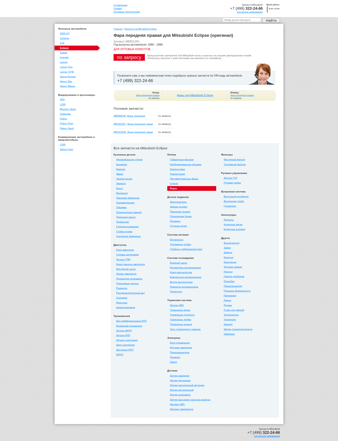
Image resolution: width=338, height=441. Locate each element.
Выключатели (231, 243)
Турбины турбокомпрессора (186, 249)
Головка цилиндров (127, 254)
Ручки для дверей (234, 310)
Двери (119, 174)
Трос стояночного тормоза (185, 329)
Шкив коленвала (125, 307)
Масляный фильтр (234, 159)
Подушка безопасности (237, 291)
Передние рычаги (180, 211)
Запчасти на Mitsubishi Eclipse (140, 29)
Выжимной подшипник (129, 326)
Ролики (228, 305)
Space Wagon (67, 86)
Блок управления (180, 343)
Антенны (229, 219)
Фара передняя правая (147, 95)
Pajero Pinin (66, 123)
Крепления (230, 262)
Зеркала (121, 183)
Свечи (173, 362)
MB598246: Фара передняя (129, 115)
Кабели (228, 252)
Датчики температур (181, 409)
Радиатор (121, 288)
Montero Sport (68, 109)
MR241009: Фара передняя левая (133, 132)
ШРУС (119, 354)
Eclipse (64, 48)
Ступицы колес (178, 226)
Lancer (64, 62)
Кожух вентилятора (181, 272)
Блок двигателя (125, 250)
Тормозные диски (180, 310)
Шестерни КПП (124, 350)
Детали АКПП (124, 330)
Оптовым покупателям (127, 12)
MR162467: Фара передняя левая (133, 124)
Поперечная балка (181, 216)
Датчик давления (179, 375)
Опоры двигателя (126, 274)
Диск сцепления (125, 345)
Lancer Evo (66, 67)
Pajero (63, 118)
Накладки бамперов (127, 198)
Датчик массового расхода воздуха (190, 399)
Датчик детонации (180, 380)
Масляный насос (126, 269)
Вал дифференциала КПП (131, 321)
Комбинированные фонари (185, 164)
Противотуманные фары (184, 178)
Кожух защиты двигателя (130, 264)
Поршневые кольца (127, 283)
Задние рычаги (178, 206)
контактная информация (250, 12)
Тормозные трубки (180, 319)
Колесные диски (233, 224)
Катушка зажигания (181, 347)
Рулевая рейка (232, 183)
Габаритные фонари (182, 159)
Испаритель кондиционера (185, 267)
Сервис (118, 8)
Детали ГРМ (123, 259)
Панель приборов (234, 276)
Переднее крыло (126, 217)
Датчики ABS (177, 404)
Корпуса (228, 257)
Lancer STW (67, 72)
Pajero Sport (67, 128)
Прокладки (230, 295)
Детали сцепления (127, 340)
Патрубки (229, 281)
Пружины (175, 221)
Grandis (64, 57)
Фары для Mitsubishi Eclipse (195, 95)
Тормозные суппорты (182, 315)
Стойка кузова (124, 231)
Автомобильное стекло (129, 159)
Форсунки (121, 302)
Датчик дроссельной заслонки (187, 385)
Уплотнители (231, 315)
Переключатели (233, 286)
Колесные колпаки (234, 229)
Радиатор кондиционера (184, 287)
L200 (62, 104)
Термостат (176, 291)
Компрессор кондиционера (185, 277)
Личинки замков (233, 267)
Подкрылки (122, 222)
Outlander (65, 114)
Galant (63, 52)
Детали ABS (177, 305)
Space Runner (68, 76)
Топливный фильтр (235, 164)
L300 (62, 144)
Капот (119, 188)
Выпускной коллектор (236, 196)
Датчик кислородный (182, 390)
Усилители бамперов (128, 236)
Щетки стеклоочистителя (238, 329)
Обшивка (121, 207)
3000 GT (65, 33)
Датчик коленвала (180, 394)
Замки (227, 247)
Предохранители (179, 352)
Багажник (121, 164)
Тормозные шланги (181, 324)
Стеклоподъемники (127, 226)
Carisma (64, 38)
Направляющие (125, 202)
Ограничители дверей (129, 212)
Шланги (228, 324)
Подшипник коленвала (129, 278)
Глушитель (230, 206)
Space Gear (66, 149)
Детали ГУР (230, 178)
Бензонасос (176, 239)
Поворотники (177, 174)
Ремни (227, 300)
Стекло (174, 183)
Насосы (228, 271)
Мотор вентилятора (181, 282)
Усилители (230, 319)
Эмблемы (229, 334)
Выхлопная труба (234, 201)
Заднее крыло (124, 178)
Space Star (66, 81)
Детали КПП (123, 335)
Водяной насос (178, 263)
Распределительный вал (130, 293)
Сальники (121, 297)
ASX (62, 99)
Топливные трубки (180, 244)
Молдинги (122, 193)
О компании (120, 5)
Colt (62, 43)
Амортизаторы (178, 202)
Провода (175, 357)
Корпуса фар (177, 169)
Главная (118, 29)
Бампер (120, 169)
